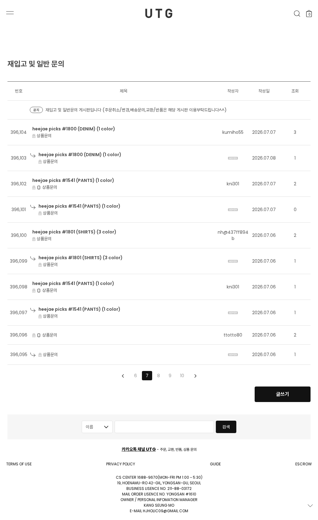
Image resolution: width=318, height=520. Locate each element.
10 (182, 376)
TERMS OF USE (19, 464)
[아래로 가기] (310, 505)
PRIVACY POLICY (120, 464)
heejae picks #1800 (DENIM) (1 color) (73, 129)
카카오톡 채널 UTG (139, 449)
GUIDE (215, 464)
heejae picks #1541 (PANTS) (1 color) (73, 180)
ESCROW (303, 464)
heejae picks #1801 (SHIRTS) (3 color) (74, 232)
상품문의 (43, 136)
